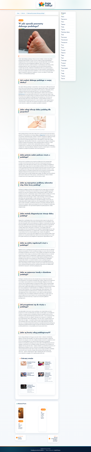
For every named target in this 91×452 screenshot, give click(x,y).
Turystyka (64, 65)
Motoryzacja (64, 37)
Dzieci (63, 21)
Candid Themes (57, 450)
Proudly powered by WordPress (37, 450)
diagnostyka (42, 135)
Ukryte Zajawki (65, 68)
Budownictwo (64, 19)
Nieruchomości (65, 39)
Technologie (64, 60)
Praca (63, 45)
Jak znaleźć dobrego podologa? (31, 363)
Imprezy (63, 29)
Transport (64, 63)
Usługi (63, 73)
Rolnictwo (64, 52)
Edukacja (63, 24)
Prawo (63, 47)
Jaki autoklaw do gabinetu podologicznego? (30, 374)
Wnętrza (63, 76)
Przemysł (63, 50)
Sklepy (63, 55)
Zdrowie (21, 20)
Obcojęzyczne (64, 42)
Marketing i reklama (66, 32)
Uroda (63, 70)
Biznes (63, 16)
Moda (63, 34)
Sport (63, 57)
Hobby (63, 27)
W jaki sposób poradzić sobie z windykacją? (48, 363)
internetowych (22, 94)
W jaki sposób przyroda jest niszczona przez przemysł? (48, 374)
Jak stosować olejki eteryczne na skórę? (20, 426)
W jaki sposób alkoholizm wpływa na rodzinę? (31, 386)
